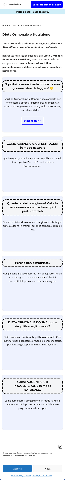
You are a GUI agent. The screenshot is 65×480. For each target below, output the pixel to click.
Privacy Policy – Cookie (21, 475)
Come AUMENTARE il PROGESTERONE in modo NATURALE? (32, 385)
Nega (48, 468)
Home (5, 25)
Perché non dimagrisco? (32, 263)
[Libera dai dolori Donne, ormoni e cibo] (11, 4)
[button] (60, 446)
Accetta (17, 468)
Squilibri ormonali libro (47, 4)
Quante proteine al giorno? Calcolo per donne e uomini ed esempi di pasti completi (32, 207)
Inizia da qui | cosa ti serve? (32, 11)
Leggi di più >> (31, 122)
